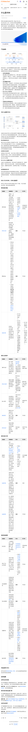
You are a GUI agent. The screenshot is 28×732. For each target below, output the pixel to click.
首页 (2, 7)
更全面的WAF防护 (18, 363)
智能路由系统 (18, 612)
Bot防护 (19, 407)
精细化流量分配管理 (18, 634)
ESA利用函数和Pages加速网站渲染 (16, 699)
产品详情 (24, 17)
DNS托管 (4, 230)
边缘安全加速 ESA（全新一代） (16, 7)
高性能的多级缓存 (18, 214)
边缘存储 (4, 483)
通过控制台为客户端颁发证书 (18, 558)
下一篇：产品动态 (23, 717)
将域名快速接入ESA (10, 671)
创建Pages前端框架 (18, 449)
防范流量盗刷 (13, 711)
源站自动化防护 (10, 713)
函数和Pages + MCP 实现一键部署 (14, 700)
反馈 (16, 724)
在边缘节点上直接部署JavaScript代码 (11, 450)
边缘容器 (4, 514)
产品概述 (25, 7)
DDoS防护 (4, 384)
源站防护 (4, 415)
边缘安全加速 (6, 7)
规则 (10, 599)
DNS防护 (4, 428)
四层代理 (4, 333)
